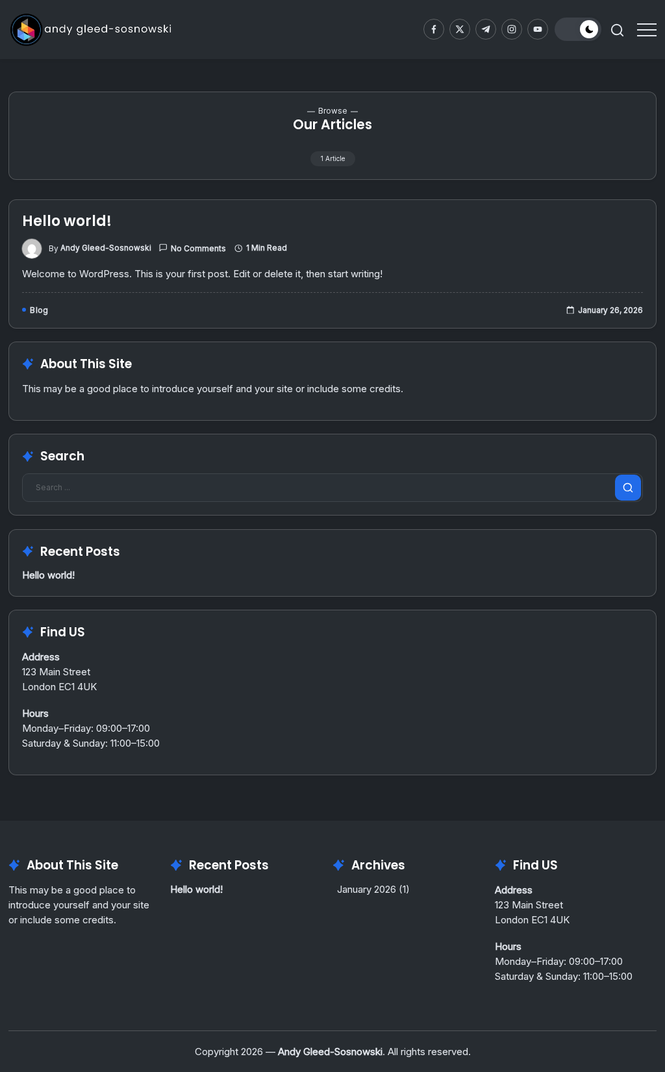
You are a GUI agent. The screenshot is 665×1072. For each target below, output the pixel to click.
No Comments (198, 248)
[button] (578, 29)
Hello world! (67, 221)
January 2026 (366, 889)
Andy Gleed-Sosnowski (105, 248)
